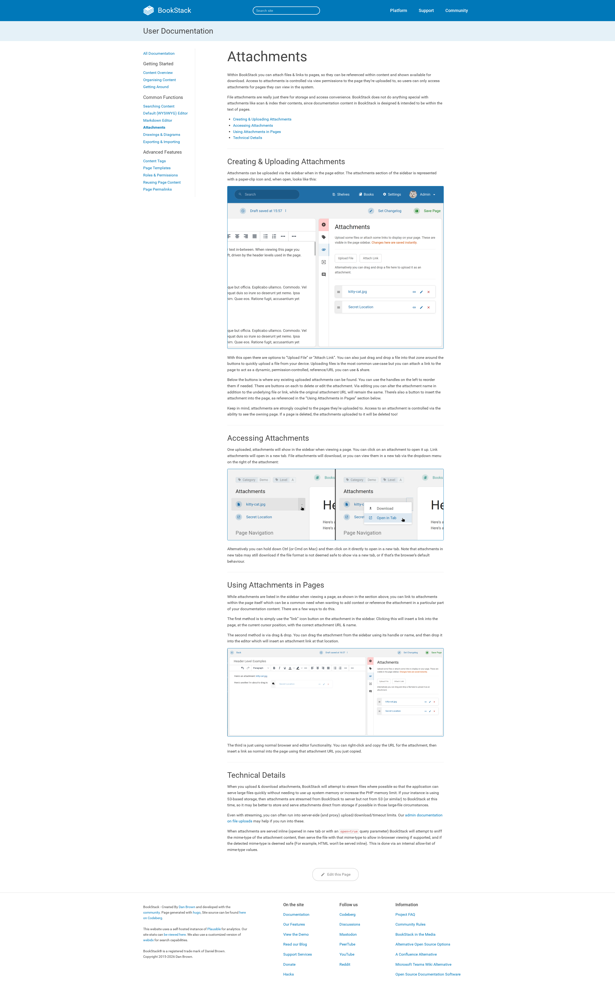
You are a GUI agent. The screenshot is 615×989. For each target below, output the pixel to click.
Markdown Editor (157, 120)
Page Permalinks (157, 189)
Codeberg (347, 914)
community (151, 913)
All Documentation (159, 53)
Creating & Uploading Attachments (262, 119)
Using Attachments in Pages (257, 131)
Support (426, 10)
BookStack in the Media (415, 934)
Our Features (294, 924)
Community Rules (410, 924)
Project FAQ (405, 914)
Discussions (349, 924)
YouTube (346, 954)
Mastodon (348, 934)
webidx (148, 940)
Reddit (344, 964)
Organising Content (159, 80)
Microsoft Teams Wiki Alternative (423, 964)
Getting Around (156, 87)
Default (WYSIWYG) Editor (165, 113)
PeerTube (347, 944)
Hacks (288, 974)
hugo (197, 913)
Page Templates (157, 168)
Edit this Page (338, 874)
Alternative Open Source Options (422, 944)
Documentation (296, 914)
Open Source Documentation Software (428, 974)
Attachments (154, 127)
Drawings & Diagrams (161, 134)
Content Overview (158, 72)
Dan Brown (187, 907)
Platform (398, 10)
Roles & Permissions (160, 175)
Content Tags (154, 161)
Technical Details (247, 137)
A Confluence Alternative (416, 954)
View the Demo (296, 934)
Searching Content (158, 106)
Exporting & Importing (161, 141)
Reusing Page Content (162, 182)
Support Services (297, 954)
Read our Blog (295, 944)
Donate (289, 964)
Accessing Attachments (253, 125)
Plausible (214, 929)
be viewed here (175, 935)
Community (456, 10)
